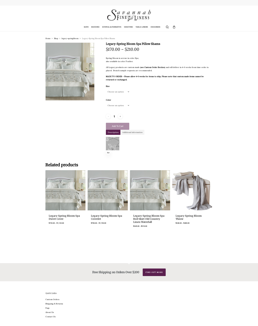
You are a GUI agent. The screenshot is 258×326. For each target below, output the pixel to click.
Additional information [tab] (132, 132)
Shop (56, 38)
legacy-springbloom (70, 38)
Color (108, 100)
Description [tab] (113, 132)
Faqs (47, 308)
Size (108, 86)
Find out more (154, 272)
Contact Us (50, 316)
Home (48, 38)
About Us (49, 312)
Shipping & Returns (54, 303)
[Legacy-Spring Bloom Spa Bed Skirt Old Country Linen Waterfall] (150, 190)
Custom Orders (52, 299)
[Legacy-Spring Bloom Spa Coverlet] (108, 190)
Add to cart (117, 126)
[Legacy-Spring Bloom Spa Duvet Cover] (65, 190)
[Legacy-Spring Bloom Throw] (192, 190)
